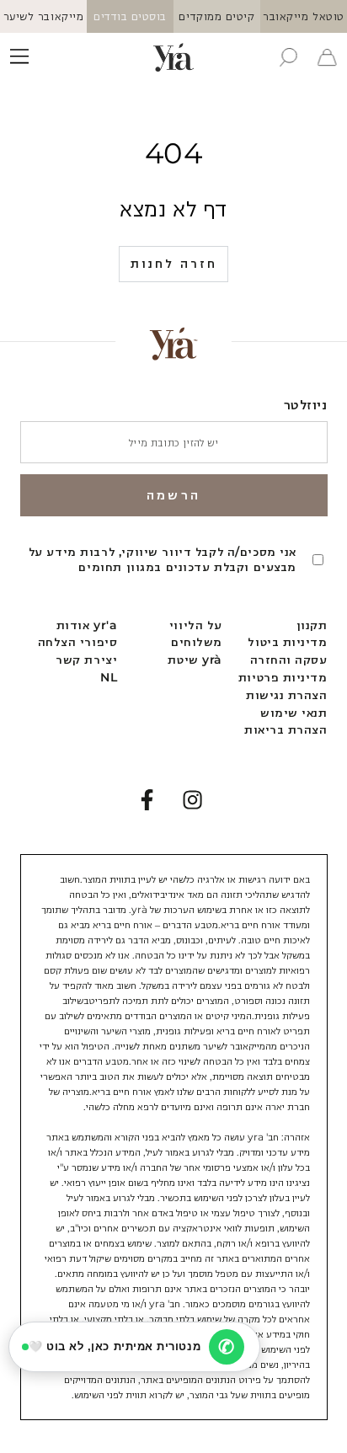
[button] (287, 57)
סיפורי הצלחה (77, 641)
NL (108, 677)
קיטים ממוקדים (216, 16)
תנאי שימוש (293, 712)
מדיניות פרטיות (283, 677)
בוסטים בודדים (130, 16)
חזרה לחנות (174, 263)
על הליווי (195, 625)
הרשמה (173, 495)
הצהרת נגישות (286, 694)
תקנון (312, 625)
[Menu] (20, 57)
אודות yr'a (86, 625)
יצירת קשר (86, 659)
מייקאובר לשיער (43, 16)
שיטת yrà (195, 659)
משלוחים (196, 641)
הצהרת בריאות (285, 729)
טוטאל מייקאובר (303, 16)
